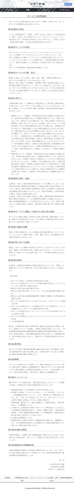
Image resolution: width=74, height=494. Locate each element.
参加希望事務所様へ (66, 478)
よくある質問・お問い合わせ (52, 479)
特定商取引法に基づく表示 (22, 479)
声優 (27, 10)
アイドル (9, 10)
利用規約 (7, 478)
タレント (46, 10)
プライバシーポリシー (37, 478)
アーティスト (65, 10)
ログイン (68, 4)
